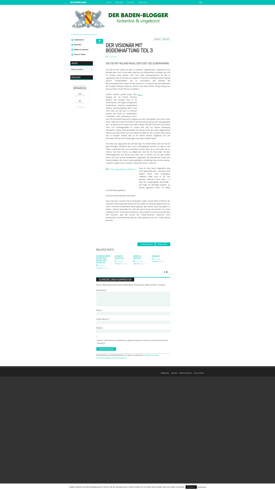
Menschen (94, 34)
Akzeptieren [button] (191, 487)
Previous (162, 250)
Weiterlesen (201, 487)
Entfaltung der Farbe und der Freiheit (122, 258)
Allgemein (87, 34)
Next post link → (163, 244)
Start (109, 2)
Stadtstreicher (79, 40)
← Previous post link (146, 244)
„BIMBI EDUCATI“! (159, 256)
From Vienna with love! (139, 257)
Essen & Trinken (79, 54)
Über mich (119, 2)
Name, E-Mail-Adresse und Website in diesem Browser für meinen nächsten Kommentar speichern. (132, 341)
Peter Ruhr (99, 266)
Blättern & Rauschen (81, 50)
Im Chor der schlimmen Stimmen (101, 258)
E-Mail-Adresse (103, 319)
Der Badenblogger (78, 2)
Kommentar (101, 290)
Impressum (142, 2)
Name (99, 310)
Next (167, 250)
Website (99, 328)
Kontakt (131, 2)
